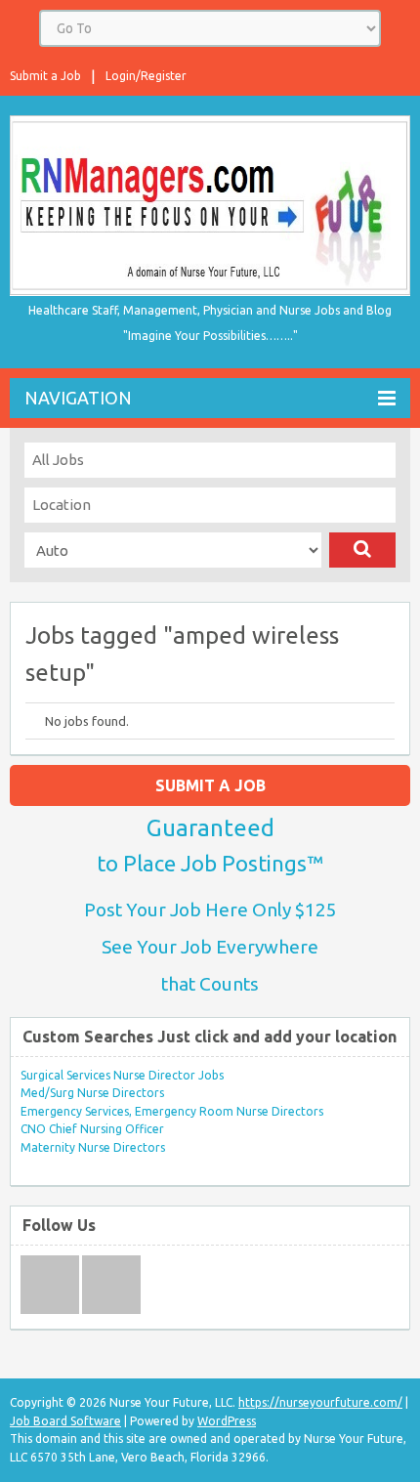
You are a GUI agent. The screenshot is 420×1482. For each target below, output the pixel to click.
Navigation (78, 397)
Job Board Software (65, 1421)
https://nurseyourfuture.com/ (320, 1402)
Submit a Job (45, 75)
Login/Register (146, 75)
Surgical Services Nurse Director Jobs (122, 1075)
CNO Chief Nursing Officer (92, 1128)
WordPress (226, 1421)
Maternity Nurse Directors (93, 1147)
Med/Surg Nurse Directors (92, 1092)
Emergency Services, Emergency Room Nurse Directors (172, 1111)
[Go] (362, 550)
